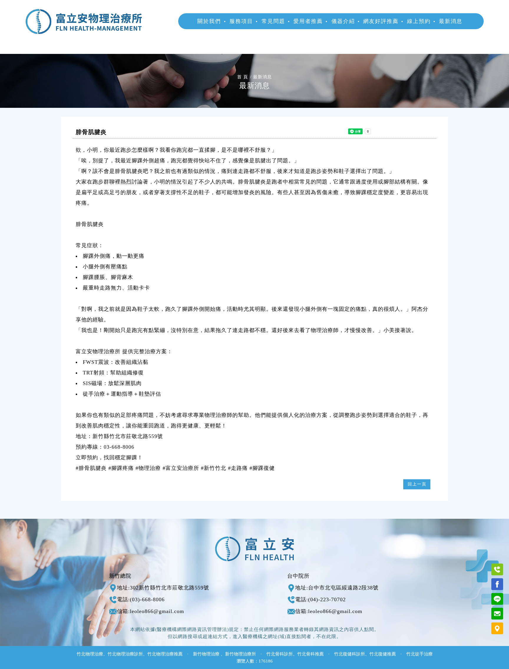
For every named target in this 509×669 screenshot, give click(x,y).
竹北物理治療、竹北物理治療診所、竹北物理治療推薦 (130, 653)
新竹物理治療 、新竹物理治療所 (224, 653)
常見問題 (273, 21)
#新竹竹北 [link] (213, 468)
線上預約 (419, 21)
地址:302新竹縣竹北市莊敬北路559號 (163, 588)
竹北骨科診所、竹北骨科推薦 (295, 653)
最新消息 (450, 21)
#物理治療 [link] (148, 468)
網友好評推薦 (381, 21)
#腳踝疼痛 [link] (121, 468)
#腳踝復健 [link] (262, 468)
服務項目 (241, 21)
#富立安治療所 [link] (181, 468)
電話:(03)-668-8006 (141, 599)
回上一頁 (417, 484)
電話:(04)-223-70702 (320, 599)
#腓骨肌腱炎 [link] (91, 468)
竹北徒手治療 (419, 653)
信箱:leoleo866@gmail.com (150, 611)
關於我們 (209, 21)
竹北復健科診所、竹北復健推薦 (365, 653)
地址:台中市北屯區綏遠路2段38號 (337, 588)
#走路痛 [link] (238, 468)
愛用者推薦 (308, 21)
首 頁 (242, 77)
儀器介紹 (343, 21)
